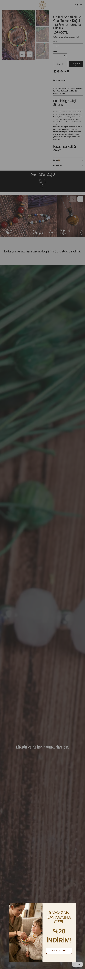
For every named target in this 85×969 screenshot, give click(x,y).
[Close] (73, 905)
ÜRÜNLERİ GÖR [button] (59, 951)
